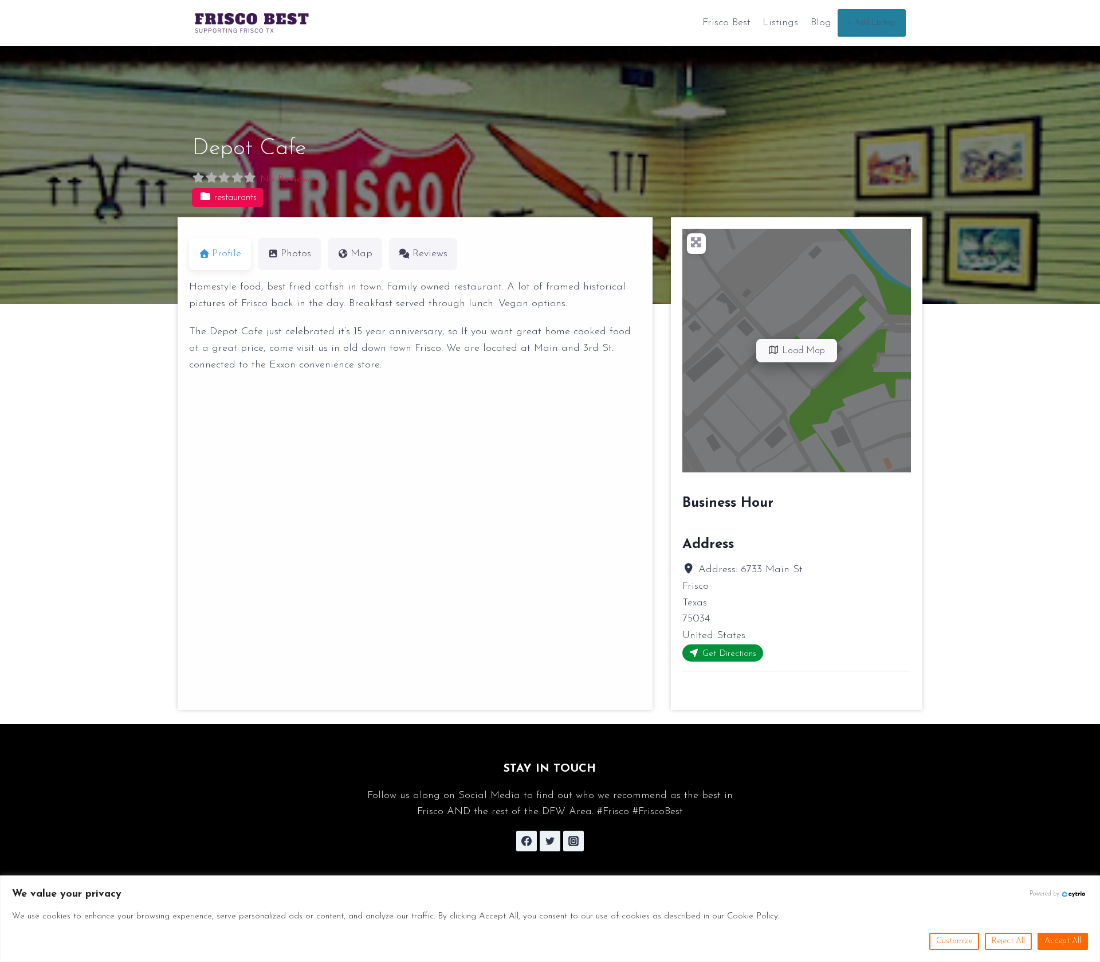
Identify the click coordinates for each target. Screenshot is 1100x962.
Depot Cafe (249, 148)
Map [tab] (361, 254)
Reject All (1008, 941)
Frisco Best (726, 23)
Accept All (1062, 941)
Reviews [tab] (429, 254)
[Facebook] (526, 841)
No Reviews (286, 179)
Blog (821, 23)
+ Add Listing (871, 22)
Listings (780, 23)
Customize (954, 941)
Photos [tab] (296, 254)
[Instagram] (573, 841)
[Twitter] (550, 841)
